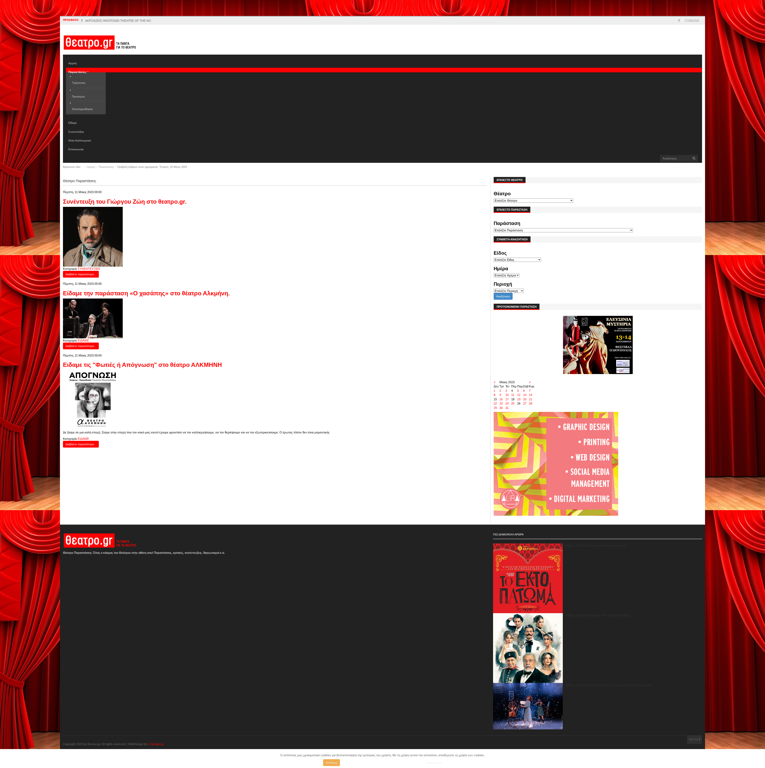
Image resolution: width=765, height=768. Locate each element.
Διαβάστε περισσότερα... (81, 274)
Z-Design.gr (155, 744)
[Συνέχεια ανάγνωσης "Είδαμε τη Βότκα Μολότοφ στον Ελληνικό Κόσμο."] (528, 648)
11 (512, 395)
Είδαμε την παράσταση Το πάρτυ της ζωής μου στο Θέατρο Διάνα (609, 685)
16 (501, 399)
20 (524, 399)
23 (501, 403)
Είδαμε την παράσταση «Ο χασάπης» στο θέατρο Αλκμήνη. (146, 293)
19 (518, 399)
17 (507, 399)
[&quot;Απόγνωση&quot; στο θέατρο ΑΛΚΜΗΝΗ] (93, 399)
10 (507, 395)
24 (507, 403)
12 (518, 395)
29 (495, 408)
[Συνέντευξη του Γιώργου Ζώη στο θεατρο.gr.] (93, 236)
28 (530, 403)
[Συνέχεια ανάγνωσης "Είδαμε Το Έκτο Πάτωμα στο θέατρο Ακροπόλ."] (528, 578)
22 (495, 403)
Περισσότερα (434, 762)
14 (530, 395)
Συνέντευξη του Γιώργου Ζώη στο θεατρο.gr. (124, 201)
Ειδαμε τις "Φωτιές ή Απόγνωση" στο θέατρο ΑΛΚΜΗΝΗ (142, 364)
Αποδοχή (331, 762)
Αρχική (91, 166)
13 (524, 395)
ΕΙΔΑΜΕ (83, 340)
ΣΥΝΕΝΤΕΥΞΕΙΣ (89, 268)
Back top (694, 739)
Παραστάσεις (106, 166)
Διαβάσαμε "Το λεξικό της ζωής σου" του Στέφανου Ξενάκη (123, 20)
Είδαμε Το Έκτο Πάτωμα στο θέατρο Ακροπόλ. (596, 545)
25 (512, 403)
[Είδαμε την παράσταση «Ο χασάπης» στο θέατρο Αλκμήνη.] (93, 318)
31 (507, 408)
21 (530, 399)
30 (501, 408)
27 (524, 403)
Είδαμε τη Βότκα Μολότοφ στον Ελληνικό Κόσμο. (598, 615)
